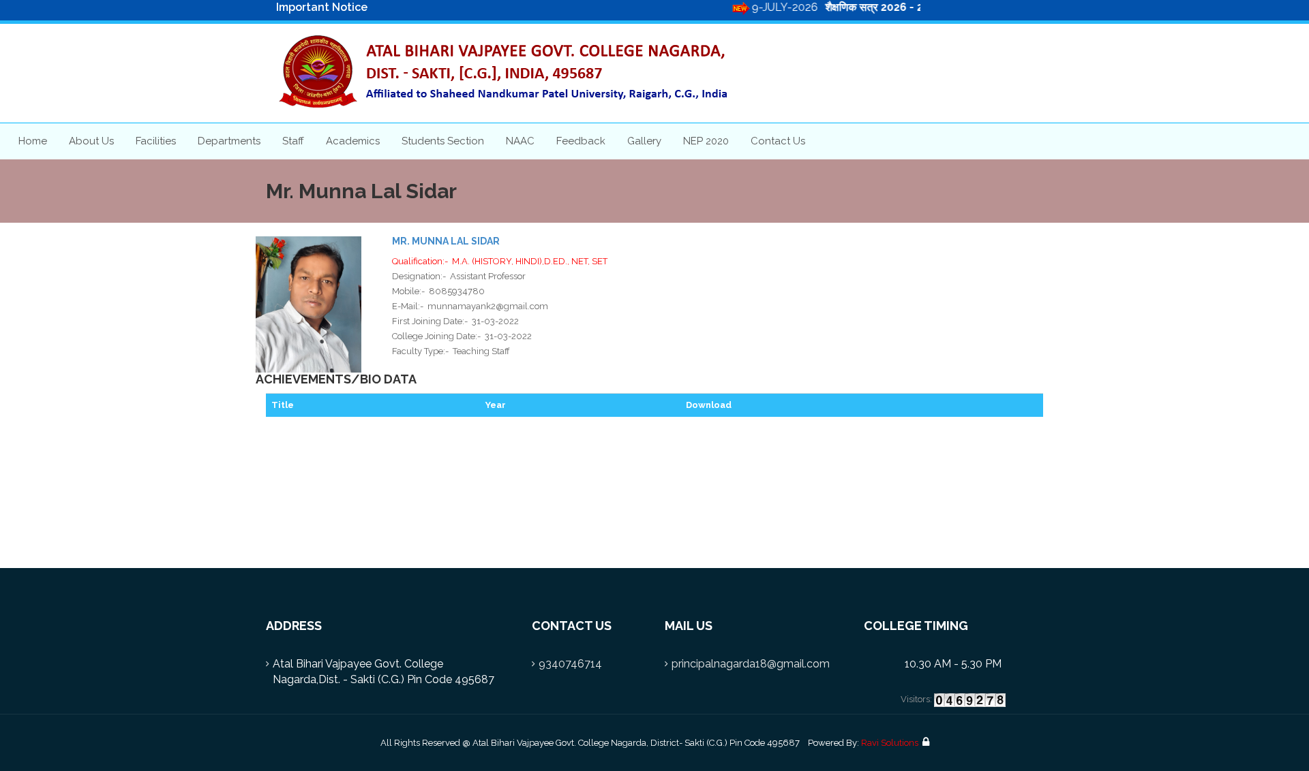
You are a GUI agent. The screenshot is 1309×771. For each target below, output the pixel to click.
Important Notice (321, 7)
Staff (293, 141)
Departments (229, 141)
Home (32, 141)
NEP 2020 (706, 141)
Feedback (580, 141)
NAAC (520, 141)
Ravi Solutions (889, 743)
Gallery (644, 141)
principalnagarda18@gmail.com (751, 663)
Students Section (443, 141)
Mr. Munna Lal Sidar (446, 241)
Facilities (156, 141)
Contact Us (778, 141)
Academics (353, 141)
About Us (91, 141)
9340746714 (570, 663)
